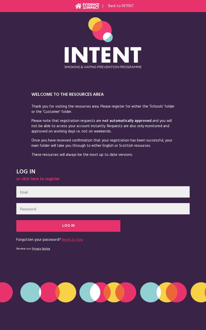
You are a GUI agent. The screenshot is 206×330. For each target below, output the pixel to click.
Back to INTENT (121, 6)
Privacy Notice (41, 248)
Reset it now (72, 240)
